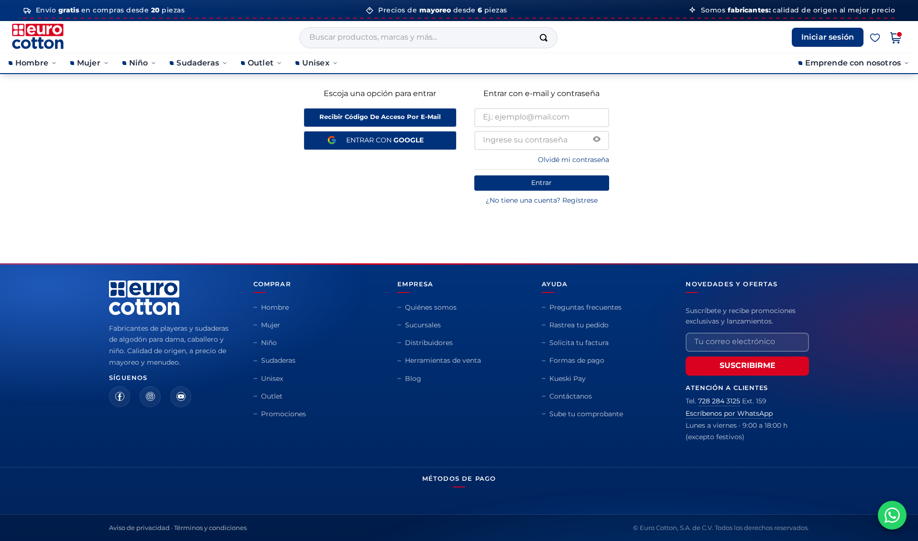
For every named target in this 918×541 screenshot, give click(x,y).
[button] (597, 140)
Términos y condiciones (210, 527)
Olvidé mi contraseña (573, 159)
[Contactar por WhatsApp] (892, 515)
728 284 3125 (719, 401)
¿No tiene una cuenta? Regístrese (542, 200)
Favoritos (874, 37)
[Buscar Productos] (545, 38)
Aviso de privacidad (139, 527)
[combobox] (428, 37)
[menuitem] (33, 63)
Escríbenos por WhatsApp (729, 413)
